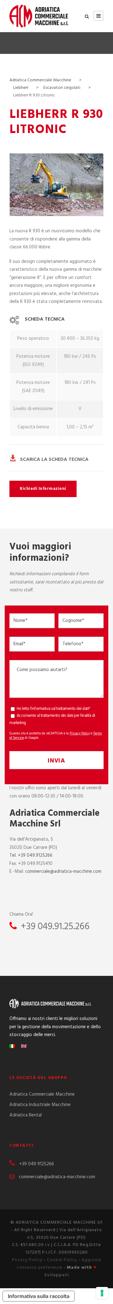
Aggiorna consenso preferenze (59, 1263)
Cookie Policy (62, 1260)
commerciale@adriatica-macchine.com (63, 871)
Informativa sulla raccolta (38, 1296)
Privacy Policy (80, 733)
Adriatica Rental (25, 1115)
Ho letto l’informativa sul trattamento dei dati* (53, 708)
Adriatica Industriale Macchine (40, 1105)
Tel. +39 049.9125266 (30, 855)
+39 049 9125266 (36, 1164)
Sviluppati (56, 1275)
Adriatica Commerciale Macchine (42, 1094)
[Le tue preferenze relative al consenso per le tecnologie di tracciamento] (102, 1293)
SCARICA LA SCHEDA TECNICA (54, 459)
